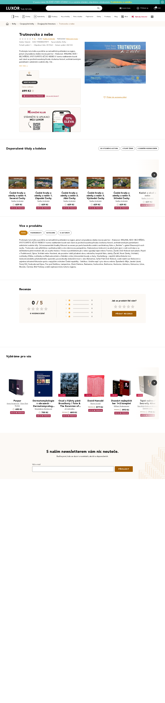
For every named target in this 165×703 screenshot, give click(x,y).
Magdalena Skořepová (43, 409)
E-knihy (28, 16)
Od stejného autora (109, 148)
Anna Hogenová (13, 403)
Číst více (22, 66)
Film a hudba (77, 16)
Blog (116, 16)
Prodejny (107, 16)
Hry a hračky (65, 16)
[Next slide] (140, 62)
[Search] (98, 8)
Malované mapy (72, 39)
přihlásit (123, 469)
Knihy (17, 16)
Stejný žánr (128, 148)
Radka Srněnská (49, 39)
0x (35, 39)
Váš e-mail (36, 464)
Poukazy (54, 16)
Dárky (99, 16)
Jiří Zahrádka (69, 409)
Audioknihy (41, 16)
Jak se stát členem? (52, 96)
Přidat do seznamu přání (116, 97)
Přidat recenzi (124, 314)
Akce (126, 16)
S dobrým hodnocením (147, 148)
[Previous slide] (90, 62)
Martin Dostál (95, 403)
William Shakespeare (121, 406)
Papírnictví (89, 16)
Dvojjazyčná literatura (46, 24)
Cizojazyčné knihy (27, 24)
